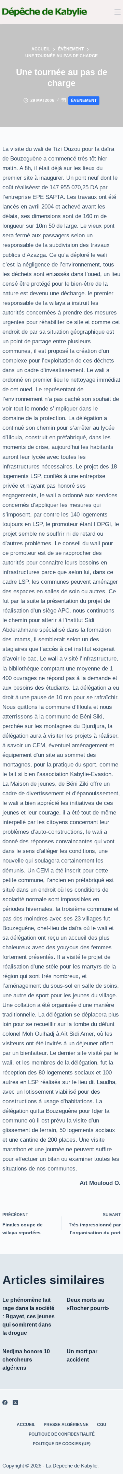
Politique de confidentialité (62, 1434)
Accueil (26, 1424)
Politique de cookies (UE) (62, 1443)
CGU (101, 1424)
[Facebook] (5, 1402)
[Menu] (117, 12)
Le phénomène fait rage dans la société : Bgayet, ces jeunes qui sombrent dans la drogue (28, 1316)
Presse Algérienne (66, 1424)
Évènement (84, 100)
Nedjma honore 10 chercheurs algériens (26, 1359)
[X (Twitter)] (15, 1402)
